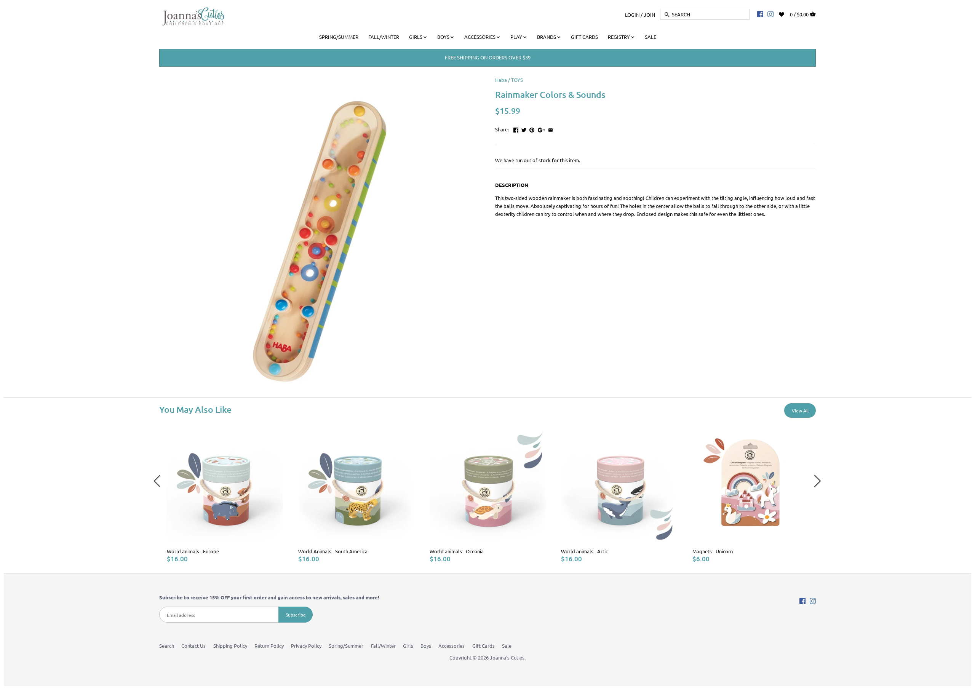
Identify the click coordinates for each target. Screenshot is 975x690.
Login (632, 14)
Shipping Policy (230, 645)
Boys (425, 645)
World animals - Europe (193, 551)
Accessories (451, 645)
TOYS (517, 80)
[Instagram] (770, 13)
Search (166, 645)
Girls (408, 645)
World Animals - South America (333, 551)
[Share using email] (550, 128)
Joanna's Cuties (507, 657)
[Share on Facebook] (515, 128)
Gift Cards (483, 645)
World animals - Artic (584, 551)
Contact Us (193, 645)
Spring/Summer (346, 645)
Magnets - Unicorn (712, 551)
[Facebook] (760, 13)
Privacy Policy (306, 645)
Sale (506, 645)
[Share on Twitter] (523, 128)
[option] (225, 494)
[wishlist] (786, 13)
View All (800, 410)
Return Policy (269, 645)
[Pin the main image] (531, 128)
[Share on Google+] (541, 128)
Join (649, 14)
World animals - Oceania (457, 551)
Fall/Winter (383, 645)
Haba (501, 80)
